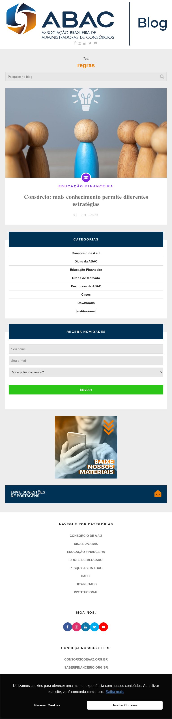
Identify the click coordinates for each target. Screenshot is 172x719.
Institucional (86, 311)
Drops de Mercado (86, 278)
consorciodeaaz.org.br (86, 659)
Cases (86, 294)
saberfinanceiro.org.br (86, 667)
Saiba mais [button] (115, 692)
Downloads (86, 303)
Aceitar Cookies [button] (125, 705)
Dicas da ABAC (86, 261)
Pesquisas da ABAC (86, 286)
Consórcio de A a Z (86, 253)
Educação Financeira (86, 269)
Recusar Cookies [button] (47, 705)
